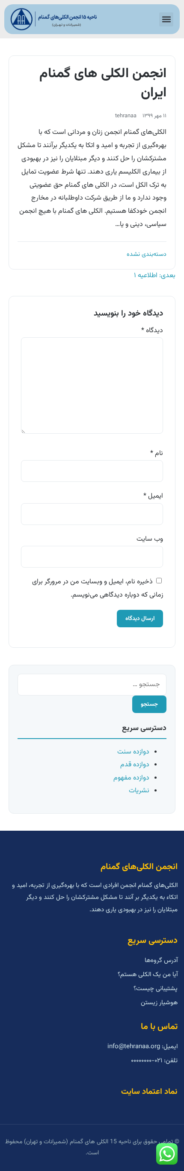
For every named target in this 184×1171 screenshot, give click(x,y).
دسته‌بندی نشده (146, 254)
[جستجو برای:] (92, 684)
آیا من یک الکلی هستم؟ (148, 975)
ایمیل (153, 496)
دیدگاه (152, 330)
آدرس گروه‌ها (161, 960)
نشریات (139, 790)
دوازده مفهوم (131, 778)
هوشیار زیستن (159, 1003)
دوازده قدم (134, 764)
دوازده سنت (133, 752)
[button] (166, 19)
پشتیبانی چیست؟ (156, 989)
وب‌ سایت (150, 539)
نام (156, 453)
